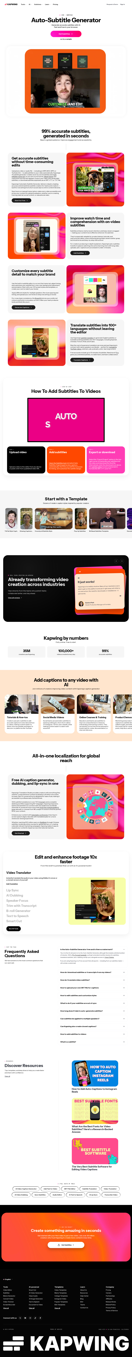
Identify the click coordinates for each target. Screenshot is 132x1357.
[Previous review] (116, 561)
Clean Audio (33, 1296)
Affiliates (109, 1299)
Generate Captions (22, 307)
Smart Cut (32, 1290)
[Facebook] (40, 1318)
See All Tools (13, 929)
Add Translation (12, 884)
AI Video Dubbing (21, 1195)
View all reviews (14, 598)
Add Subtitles (78, 253)
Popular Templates (61, 1302)
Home (62, 15)
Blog (81, 1299)
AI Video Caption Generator (26, 1189)
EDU (81, 1302)
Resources (84, 1293)
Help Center (84, 1296)
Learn (47, 4)
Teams (82, 1305)
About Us (83, 1290)
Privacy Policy (111, 1308)
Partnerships (110, 1296)
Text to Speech (34, 1302)
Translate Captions (80, 360)
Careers (108, 1293)
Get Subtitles (64, 34)
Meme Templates (61, 1293)
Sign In (122, 4)
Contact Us (84, 1308)
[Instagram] (30, 1318)
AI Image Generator (36, 1299)
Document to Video (36, 1305)
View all (7, 1076)
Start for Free (20, 200)
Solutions (37, 4)
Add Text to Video (50, 1189)
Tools (23, 4)
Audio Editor (57, 1195)
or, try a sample (66, 39)
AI (29, 4)
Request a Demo (112, 4)
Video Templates (60, 1290)
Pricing (55, 4)
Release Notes (111, 1302)
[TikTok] (35, 1318)
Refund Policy (111, 1305)
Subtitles (69, 15)
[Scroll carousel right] (127, 519)
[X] (20, 1318)
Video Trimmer (8, 1302)
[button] (100, 591)
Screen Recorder (9, 1305)
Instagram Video (60, 1299)
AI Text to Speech (75, 1195)
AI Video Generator (36, 1293)
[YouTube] (25, 1318)
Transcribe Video (111, 1195)
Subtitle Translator (89, 1189)
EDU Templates (60, 1305)
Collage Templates (61, 1296)
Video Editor (7, 1290)
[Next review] (122, 561)
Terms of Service (112, 1310)
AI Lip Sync (93, 1195)
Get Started (19, 833)
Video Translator (110, 1189)
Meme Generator (9, 1296)
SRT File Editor (69, 1189)
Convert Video (8, 1299)
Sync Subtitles (40, 1195)
